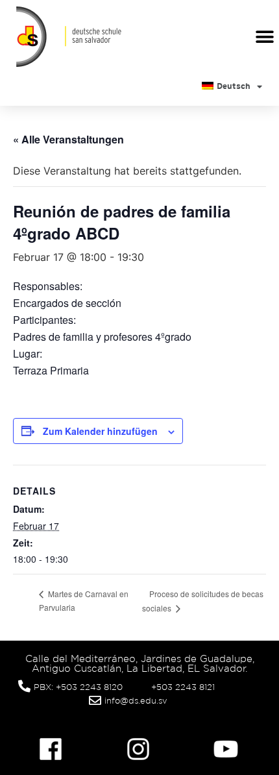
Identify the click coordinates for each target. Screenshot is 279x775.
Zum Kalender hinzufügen (100, 430)
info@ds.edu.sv (135, 701)
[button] (264, 36)
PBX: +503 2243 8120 (78, 687)
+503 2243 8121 (183, 687)
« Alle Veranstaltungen (68, 139)
